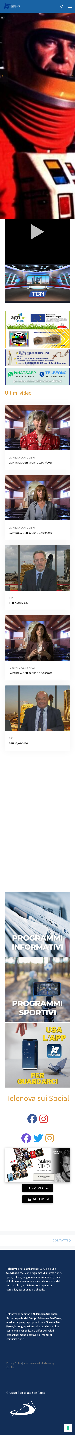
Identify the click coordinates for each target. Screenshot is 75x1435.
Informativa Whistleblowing (39, 1363)
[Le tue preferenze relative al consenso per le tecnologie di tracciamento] (68, 1428)
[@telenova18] (43, 1121)
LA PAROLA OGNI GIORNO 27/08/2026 (30, 533)
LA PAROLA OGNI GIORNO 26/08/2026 (30, 673)
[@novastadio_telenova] (49, 1141)
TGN (11, 597)
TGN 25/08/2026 (18, 743)
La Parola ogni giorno (22, 457)
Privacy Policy (14, 1363)
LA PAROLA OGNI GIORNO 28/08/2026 (30, 462)
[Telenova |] (11, 5)
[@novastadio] (26, 1141)
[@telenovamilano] (32, 1121)
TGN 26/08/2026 (18, 603)
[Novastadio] (38, 1141)
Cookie (10, 1367)
